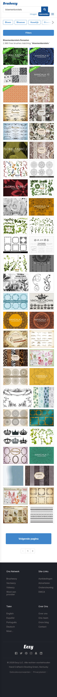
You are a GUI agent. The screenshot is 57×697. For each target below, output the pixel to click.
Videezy (10, 587)
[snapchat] (36, 653)
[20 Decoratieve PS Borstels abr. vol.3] (15, 131)
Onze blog (43, 622)
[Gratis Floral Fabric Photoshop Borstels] (15, 187)
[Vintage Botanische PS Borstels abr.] (15, 514)
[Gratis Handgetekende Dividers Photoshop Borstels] (41, 244)
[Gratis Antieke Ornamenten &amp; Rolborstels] (17, 397)
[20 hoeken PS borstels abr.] (15, 339)
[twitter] (21, 653)
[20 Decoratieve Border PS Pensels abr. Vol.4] (41, 496)
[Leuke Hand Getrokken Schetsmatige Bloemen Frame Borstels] (15, 301)
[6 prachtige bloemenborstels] (15, 207)
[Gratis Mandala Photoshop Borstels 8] (41, 56)
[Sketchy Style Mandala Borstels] (15, 376)
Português (11, 622)
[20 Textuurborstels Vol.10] (39, 476)
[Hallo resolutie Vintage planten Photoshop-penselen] (15, 282)
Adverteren (44, 583)
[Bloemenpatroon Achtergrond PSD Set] (15, 75)
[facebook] (16, 653)
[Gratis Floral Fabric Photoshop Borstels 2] (15, 150)
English (10, 613)
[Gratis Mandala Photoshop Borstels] (41, 376)
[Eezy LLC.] (28, 647)
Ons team (43, 618)
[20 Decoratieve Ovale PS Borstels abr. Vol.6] (15, 455)
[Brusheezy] (10, 3)
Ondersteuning (45, 587)
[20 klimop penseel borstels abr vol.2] (15, 226)
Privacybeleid (39, 672)
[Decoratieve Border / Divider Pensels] (41, 514)
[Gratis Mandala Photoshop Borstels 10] (41, 75)
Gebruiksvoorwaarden (20, 672)
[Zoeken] (44, 9)
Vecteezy (11, 583)
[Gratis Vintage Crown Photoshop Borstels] (41, 301)
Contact (42, 626)
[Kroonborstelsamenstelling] (15, 436)
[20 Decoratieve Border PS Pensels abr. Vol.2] (41, 417)
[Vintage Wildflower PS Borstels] (15, 496)
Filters (28, 33)
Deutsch (10, 626)
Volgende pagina (28, 538)
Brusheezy (11, 578)
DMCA (41, 592)
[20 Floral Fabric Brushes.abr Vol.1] (41, 94)
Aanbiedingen (45, 578)
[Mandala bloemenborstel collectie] (41, 169)
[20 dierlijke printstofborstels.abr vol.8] (15, 357)
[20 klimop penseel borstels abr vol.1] (41, 187)
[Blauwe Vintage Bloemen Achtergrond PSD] (13, 476)
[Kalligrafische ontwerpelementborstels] (41, 339)
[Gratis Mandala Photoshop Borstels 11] (41, 320)
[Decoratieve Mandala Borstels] (15, 417)
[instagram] (31, 653)
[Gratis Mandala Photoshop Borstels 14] (41, 207)
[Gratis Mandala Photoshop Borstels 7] (41, 455)
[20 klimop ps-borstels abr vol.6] (41, 226)
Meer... (9, 631)
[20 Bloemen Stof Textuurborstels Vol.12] (41, 131)
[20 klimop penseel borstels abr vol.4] (15, 263)
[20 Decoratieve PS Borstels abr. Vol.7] (15, 112)
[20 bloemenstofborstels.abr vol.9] (41, 112)
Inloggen (33, 14)
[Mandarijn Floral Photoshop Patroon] (15, 94)
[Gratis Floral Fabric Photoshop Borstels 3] (15, 56)
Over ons (43, 613)
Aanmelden (44, 14)
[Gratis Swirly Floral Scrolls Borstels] (42, 282)
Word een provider (11, 593)
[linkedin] (41, 653)
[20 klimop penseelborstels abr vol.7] (41, 436)
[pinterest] (26, 653)
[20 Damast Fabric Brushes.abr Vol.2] (41, 150)
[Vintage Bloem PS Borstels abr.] (41, 357)
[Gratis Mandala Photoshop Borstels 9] (15, 320)
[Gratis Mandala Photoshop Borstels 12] (41, 263)
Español (10, 618)
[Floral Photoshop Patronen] (43, 397)
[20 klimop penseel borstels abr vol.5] (15, 169)
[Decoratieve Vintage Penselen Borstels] (15, 244)
